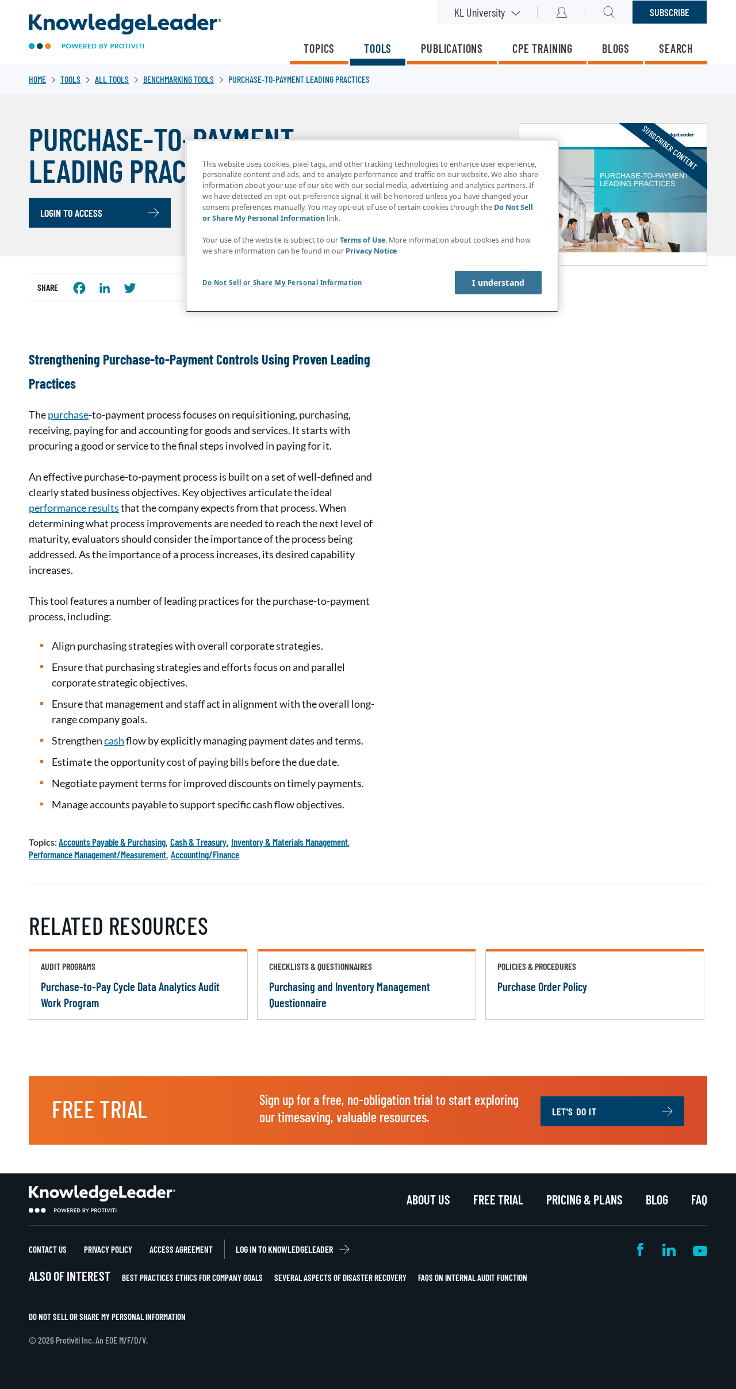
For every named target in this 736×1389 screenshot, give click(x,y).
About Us (428, 1199)
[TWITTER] (130, 288)
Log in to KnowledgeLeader (284, 1249)
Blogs (616, 48)
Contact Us (48, 1249)
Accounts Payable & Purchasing (112, 841)
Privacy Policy (108, 1249)
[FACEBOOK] (79, 288)
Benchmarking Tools (178, 79)
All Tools (112, 79)
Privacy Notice (371, 251)
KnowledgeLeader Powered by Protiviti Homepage (102, 1199)
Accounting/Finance (205, 854)
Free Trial (498, 1199)
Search (676, 48)
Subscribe (669, 12)
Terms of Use (362, 240)
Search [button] (609, 12)
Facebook (641, 1249)
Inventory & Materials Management (289, 841)
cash (114, 740)
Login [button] (561, 12)
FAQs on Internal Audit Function (472, 1277)
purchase (68, 414)
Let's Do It (574, 1111)
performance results (74, 507)
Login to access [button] (71, 212)
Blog (657, 1199)
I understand (498, 282)
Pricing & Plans (584, 1199)
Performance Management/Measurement (97, 854)
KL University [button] (479, 12)
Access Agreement (181, 1249)
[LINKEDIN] (104, 288)
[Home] (125, 32)
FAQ (699, 1199)
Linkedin (669, 1249)
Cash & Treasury (198, 841)
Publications (452, 48)
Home (37, 79)
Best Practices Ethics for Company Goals (192, 1277)
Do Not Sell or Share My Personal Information (107, 1316)
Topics (319, 48)
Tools (378, 48)
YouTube (700, 1249)
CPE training (542, 48)
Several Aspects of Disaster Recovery (340, 1277)
